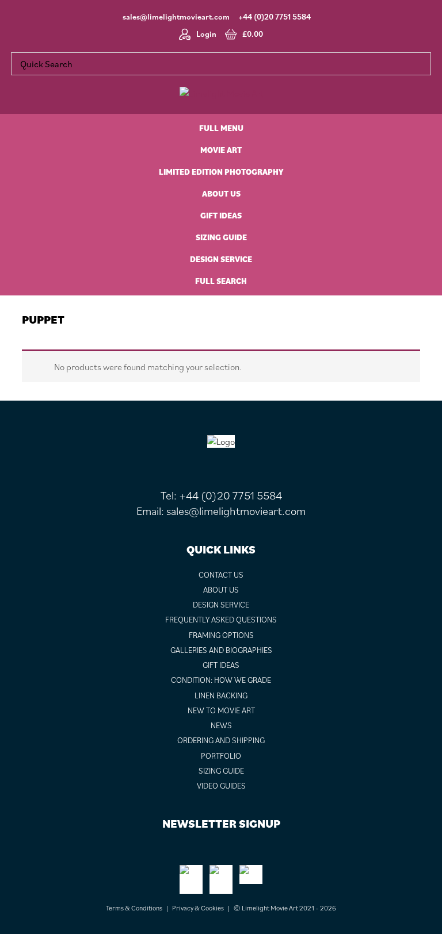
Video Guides (221, 786)
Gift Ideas (221, 665)
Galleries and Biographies (221, 650)
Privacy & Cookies (198, 908)
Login (206, 34)
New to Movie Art (221, 710)
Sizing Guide (221, 771)
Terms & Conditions (134, 908)
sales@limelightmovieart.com (176, 16)
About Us (221, 590)
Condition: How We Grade (221, 680)
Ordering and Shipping (221, 740)
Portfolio (221, 756)
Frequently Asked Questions (221, 619)
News (221, 725)
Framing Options (221, 635)
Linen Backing (221, 695)
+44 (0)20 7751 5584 (274, 16)
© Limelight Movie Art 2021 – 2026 (285, 908)
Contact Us (221, 575)
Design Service (221, 604)
